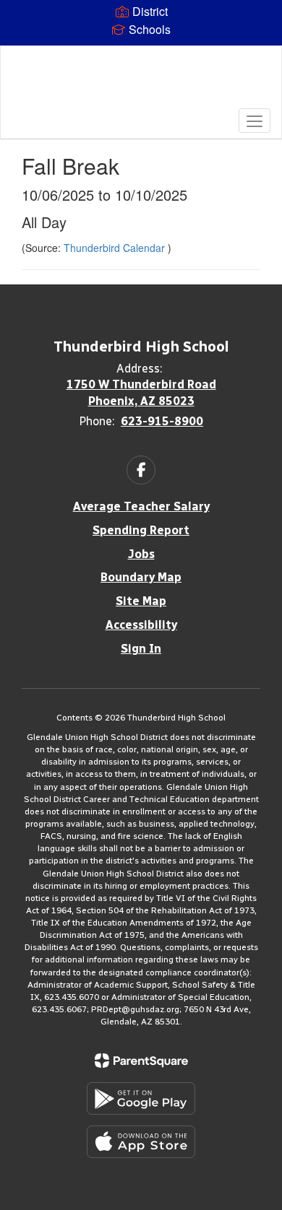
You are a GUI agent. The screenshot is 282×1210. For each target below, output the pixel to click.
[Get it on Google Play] (141, 1098)
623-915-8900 (162, 421)
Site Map (141, 601)
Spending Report (141, 530)
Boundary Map (141, 577)
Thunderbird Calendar (116, 247)
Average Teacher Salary (141, 506)
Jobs (141, 554)
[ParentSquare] (141, 1060)
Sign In (141, 649)
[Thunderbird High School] (141, 81)
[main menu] (254, 120)
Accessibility (141, 625)
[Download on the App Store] (141, 1142)
